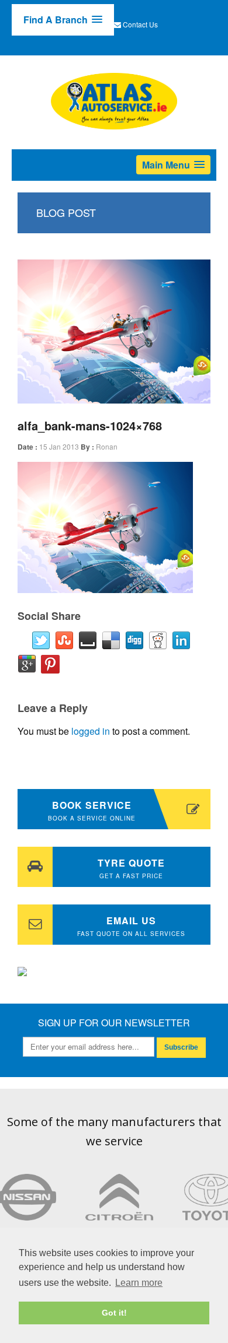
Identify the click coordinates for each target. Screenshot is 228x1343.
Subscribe (181, 1047)
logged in (90, 731)
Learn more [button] (139, 1283)
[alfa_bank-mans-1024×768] (114, 332)
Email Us (131, 926)
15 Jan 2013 (59, 446)
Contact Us (140, 24)
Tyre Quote (131, 868)
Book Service (92, 810)
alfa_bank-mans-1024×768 (90, 425)
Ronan (107, 446)
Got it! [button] (114, 1312)
